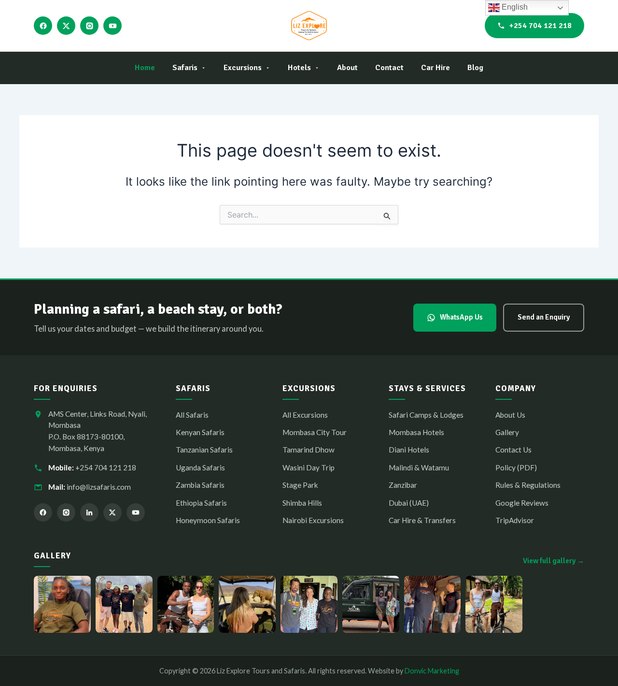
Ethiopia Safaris (201, 502)
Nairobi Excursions (313, 520)
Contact (389, 68)
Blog (475, 68)
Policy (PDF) (516, 467)
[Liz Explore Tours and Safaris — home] (309, 26)
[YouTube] (112, 25)
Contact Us (513, 449)
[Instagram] (89, 25)
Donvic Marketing (432, 671)
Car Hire (435, 68)
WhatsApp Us (461, 317)
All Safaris (192, 414)
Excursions (243, 68)
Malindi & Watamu (419, 467)
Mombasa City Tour (314, 432)
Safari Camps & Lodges (426, 414)
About (347, 68)
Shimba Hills (302, 502)
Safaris (184, 68)
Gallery (507, 432)
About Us (510, 414)
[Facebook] (43, 25)
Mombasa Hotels (416, 432)
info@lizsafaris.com (99, 486)
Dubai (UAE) (409, 502)
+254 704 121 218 (540, 25)
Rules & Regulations (528, 485)
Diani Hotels (409, 449)
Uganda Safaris (200, 467)
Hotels (299, 68)
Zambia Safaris (200, 485)
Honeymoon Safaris (208, 520)
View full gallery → (553, 560)
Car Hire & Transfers (422, 520)
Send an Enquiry (544, 317)
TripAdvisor (514, 520)
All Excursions (305, 414)
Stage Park (300, 485)
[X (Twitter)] (66, 25)
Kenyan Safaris (200, 432)
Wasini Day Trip (308, 467)
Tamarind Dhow (308, 449)
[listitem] (62, 604)
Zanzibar (403, 485)
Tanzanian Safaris (204, 449)
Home (145, 68)
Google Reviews (521, 502)
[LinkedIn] (89, 512)
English (514, 7)
